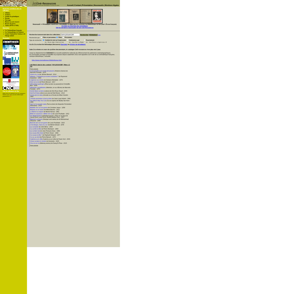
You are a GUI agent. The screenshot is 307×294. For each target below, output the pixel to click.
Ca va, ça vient (35, 137)
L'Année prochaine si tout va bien (41, 98)
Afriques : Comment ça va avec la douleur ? (44, 76)
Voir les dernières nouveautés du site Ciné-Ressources (75, 27)
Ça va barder (34, 127)
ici (10, 96)
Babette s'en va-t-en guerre (39, 107)
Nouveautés (99, 5)
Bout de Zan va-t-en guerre (39, 123)
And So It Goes (35, 93)
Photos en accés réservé (12, 22)
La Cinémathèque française (13, 30)
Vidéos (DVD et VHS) (12, 25)
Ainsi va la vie (34, 82)
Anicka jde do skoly (36, 95)
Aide (99, 35)
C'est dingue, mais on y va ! (39, 125)
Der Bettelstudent (35, 116)
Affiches (7, 13)
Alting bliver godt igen (37, 84)
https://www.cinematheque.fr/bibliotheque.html (47, 60)
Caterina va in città (36, 139)
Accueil (70, 5)
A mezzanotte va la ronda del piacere (42, 71)
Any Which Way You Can (38, 100)
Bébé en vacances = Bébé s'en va (41, 114)
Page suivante (34, 69)
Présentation (87, 5)
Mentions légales (112, 5)
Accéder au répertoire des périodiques (75, 26)
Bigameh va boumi (36, 119)
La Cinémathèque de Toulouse (14, 32)
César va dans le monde (38, 141)
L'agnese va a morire (37, 80)
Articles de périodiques (12, 16)
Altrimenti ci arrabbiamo (38, 87)
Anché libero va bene (37, 91)
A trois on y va (34, 74)
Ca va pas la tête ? (36, 135)
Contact (77, 5)
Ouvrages (8, 20)
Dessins (7, 18)
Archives (7, 15)
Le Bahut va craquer (36, 112)
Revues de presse (10, 24)
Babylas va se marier (37, 110)
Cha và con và (34, 143)
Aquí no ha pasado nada (38, 104)
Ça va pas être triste (36, 133)
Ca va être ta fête (35, 129)
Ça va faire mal (35, 131)
